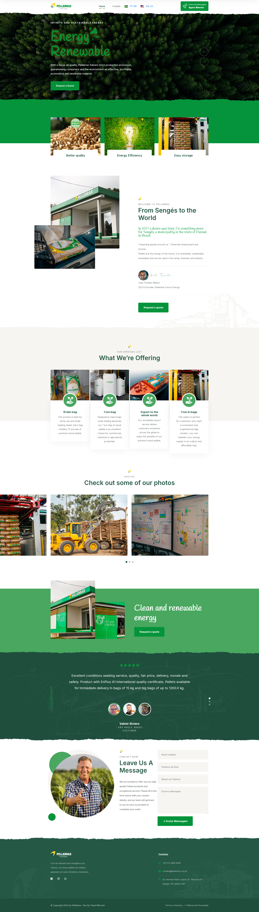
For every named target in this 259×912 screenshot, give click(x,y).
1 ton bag (110, 412)
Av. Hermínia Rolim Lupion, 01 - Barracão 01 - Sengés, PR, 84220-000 (183, 881)
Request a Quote (65, 91)
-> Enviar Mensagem (175, 821)
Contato (116, 6)
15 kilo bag (70, 412)
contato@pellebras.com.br (175, 871)
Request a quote (153, 307)
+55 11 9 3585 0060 (172, 863)
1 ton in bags (189, 412)
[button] (204, 52)
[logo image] (61, 6)
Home (102, 6)
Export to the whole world (149, 413)
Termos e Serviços (174, 905)
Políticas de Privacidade (197, 905)
